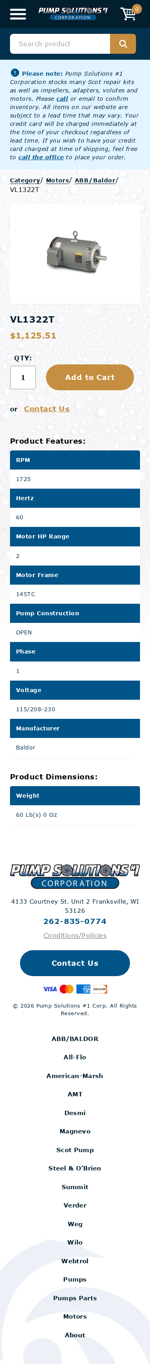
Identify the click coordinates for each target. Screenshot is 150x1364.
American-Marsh (74, 1075)
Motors (57, 180)
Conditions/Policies (75, 935)
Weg (75, 1223)
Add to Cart (90, 377)
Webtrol (74, 1260)
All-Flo (75, 1057)
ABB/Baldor (95, 180)
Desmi (75, 1112)
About (75, 1335)
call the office (41, 157)
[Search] (123, 44)
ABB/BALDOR (75, 1038)
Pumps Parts (75, 1297)
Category (25, 180)
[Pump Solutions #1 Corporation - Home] (73, 14)
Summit (75, 1186)
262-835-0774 (75, 921)
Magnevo (75, 1131)
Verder (75, 1205)
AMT (75, 1094)
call (62, 98)
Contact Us (47, 408)
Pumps (75, 1279)
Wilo (74, 1242)
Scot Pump (75, 1149)
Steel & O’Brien (75, 1168)
